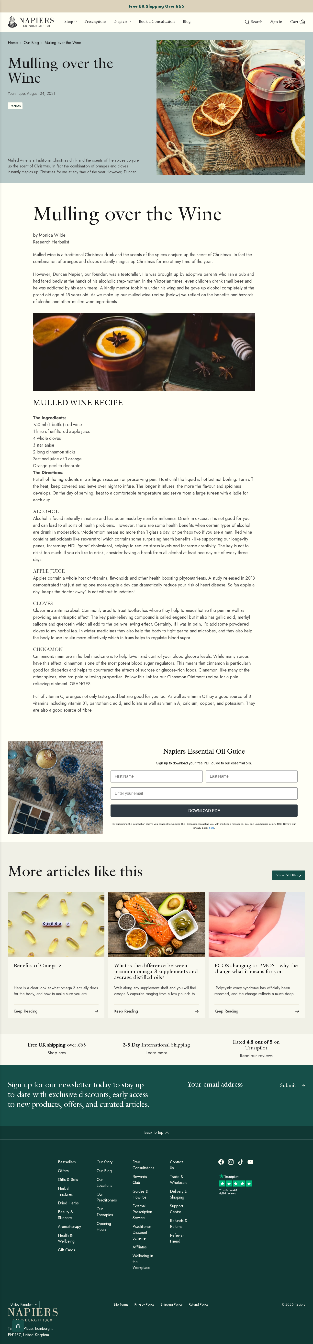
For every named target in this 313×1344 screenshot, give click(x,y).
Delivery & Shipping (178, 1194)
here (211, 827)
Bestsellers (67, 1162)
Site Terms (120, 1304)
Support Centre (176, 1209)
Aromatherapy (69, 1226)
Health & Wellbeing (66, 1238)
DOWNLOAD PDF (204, 810)
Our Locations (104, 1182)
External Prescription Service (142, 1212)
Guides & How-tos (140, 1194)
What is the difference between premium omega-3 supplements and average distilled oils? (156, 971)
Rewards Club (140, 1179)
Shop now (56, 1053)
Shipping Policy (171, 1304)
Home (13, 42)
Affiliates (140, 1247)
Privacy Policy (144, 1304)
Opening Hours (104, 1226)
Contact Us (176, 1165)
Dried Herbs (68, 1203)
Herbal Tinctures (65, 1191)
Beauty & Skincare (65, 1215)
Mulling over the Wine (63, 42)
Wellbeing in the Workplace (143, 1261)
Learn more (156, 1053)
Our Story (104, 1162)
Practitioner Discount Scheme (142, 1232)
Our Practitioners (107, 1197)
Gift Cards (66, 1250)
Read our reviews (256, 1056)
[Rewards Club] (18, 1326)
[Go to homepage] (31, 22)
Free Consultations (143, 1165)
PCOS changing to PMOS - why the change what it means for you (256, 969)
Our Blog (31, 42)
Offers (63, 1171)
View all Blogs (288, 876)
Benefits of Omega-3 (38, 966)
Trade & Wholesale (179, 1179)
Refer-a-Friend (177, 1238)
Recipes (15, 105)
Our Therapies (105, 1212)
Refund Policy (198, 1304)
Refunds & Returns (179, 1223)
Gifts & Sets (68, 1179)
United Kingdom (22, 1304)
